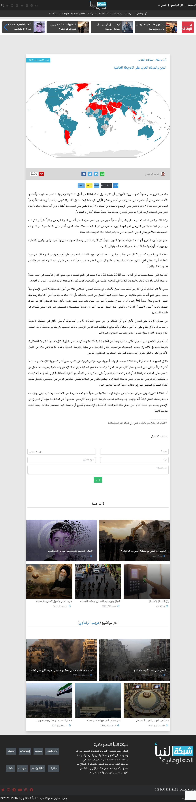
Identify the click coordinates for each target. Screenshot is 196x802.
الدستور (81, 185)
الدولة (96, 185)
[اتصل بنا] (36, 5)
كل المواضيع (176, 5)
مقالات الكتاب (145, 60)
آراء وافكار (142, 14)
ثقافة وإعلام (79, 14)
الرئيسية (192, 5)
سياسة (129, 14)
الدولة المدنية (106, 185)
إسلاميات (117, 14)
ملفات (54, 14)
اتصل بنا (162, 5)
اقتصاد (105, 14)
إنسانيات (93, 14)
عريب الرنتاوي (89, 623)
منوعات (65, 14)
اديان (116, 185)
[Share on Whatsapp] (102, 174)
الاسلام (89, 185)
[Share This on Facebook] (83, 174)
